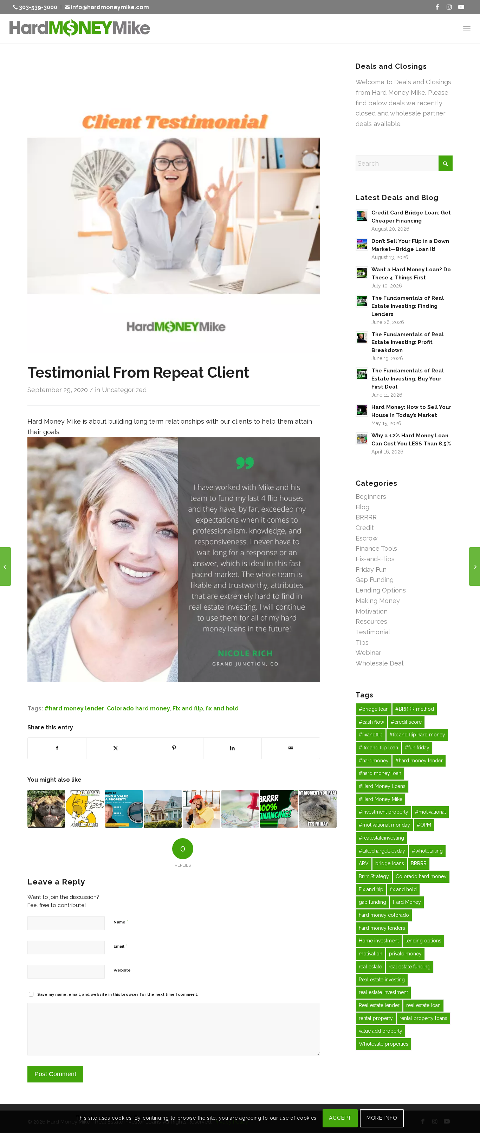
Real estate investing (382, 979)
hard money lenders (382, 928)
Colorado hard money (138, 708)
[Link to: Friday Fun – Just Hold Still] (201, 809)
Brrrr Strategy (374, 876)
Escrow (367, 538)
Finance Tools (376, 548)
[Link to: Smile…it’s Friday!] (46, 809)
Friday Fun (371, 569)
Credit (365, 527)
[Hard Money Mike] (79, 29)
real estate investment (383, 992)
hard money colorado (384, 915)
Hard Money (407, 902)
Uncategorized (124, 389)
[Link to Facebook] (437, 7)
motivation (370, 953)
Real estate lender (379, 1005)
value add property (380, 1031)
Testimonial (373, 632)
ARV (364, 863)
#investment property (383, 812)
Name (120, 922)
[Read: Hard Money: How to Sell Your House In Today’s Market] (362, 410)
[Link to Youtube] (461, 7)
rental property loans (423, 1018)
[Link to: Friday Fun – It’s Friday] (318, 809)
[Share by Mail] (291, 748)
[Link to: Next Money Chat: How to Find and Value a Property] (124, 809)
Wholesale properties (383, 1044)
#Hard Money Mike (380, 799)
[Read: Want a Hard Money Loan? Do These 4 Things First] (362, 272)
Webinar (368, 652)
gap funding (372, 902)
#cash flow (371, 722)
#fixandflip (371, 734)
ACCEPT (340, 1118)
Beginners (371, 496)
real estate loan (423, 1005)
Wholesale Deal (379, 663)
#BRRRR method (414, 709)
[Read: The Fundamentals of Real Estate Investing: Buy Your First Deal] (362, 373)
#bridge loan (374, 709)
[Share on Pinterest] (174, 748)
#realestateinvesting (381, 838)
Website (122, 970)
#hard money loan (380, 773)
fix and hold (222, 708)
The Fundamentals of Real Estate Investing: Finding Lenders (407, 306)
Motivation (372, 611)
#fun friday (417, 747)
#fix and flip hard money (417, 734)
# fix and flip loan (378, 747)
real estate (370, 966)
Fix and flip (188, 708)
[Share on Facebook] (57, 748)
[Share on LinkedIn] (232, 748)
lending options (423, 940)
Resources (371, 621)
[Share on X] (115, 748)
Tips (362, 642)
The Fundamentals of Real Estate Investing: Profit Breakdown (407, 342)
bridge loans (389, 863)
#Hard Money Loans (382, 786)
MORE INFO (382, 1118)
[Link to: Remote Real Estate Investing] (240, 809)
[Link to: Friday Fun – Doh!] (85, 809)
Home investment (379, 940)
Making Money (378, 600)
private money (405, 953)
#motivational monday (384, 825)
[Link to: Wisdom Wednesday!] (162, 809)
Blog (362, 507)
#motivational (430, 812)
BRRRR (366, 517)
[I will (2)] (173, 207)
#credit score (406, 722)
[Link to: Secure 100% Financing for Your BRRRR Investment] (279, 809)
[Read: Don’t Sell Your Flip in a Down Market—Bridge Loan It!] (362, 244)
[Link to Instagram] (449, 7)
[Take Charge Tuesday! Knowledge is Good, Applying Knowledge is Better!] (5, 566)
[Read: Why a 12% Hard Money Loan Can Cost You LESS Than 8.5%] (362, 438)
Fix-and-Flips (375, 559)
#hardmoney (374, 760)
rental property (376, 1018)
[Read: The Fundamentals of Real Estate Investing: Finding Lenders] (362, 301)
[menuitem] (37, 7)
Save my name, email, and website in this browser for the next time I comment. (117, 994)
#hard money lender (74, 708)
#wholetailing (427, 851)
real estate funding (409, 966)
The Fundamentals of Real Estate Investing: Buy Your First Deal (407, 378)
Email (120, 946)
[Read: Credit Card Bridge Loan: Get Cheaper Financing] (362, 216)
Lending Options (381, 590)
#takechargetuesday (382, 851)
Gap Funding (375, 579)
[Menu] (467, 29)
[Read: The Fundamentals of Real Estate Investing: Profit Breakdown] (362, 337)
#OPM (424, 825)
